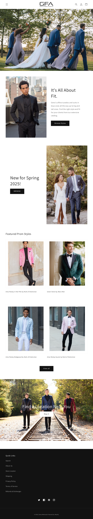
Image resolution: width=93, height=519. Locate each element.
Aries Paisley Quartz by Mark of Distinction (61, 357)
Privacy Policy (11, 481)
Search (8, 461)
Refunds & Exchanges (13, 491)
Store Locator (11, 471)
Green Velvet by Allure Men (56, 292)
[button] (6, 4)
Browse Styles (60, 123)
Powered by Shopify (53, 514)
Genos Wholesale (43, 514)
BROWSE (17, 191)
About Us (9, 466)
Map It (46, 414)
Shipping (9, 476)
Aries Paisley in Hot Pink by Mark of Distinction (21, 292)
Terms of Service (12, 486)
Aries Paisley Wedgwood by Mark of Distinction (21, 357)
